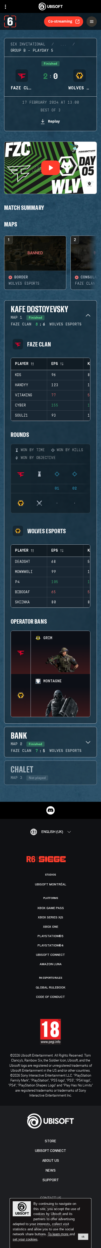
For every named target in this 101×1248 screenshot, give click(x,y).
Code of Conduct (50, 997)
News (51, 1170)
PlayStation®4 (51, 945)
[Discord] (50, 810)
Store (50, 1141)
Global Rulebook (51, 987)
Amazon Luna (51, 964)
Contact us (50, 1197)
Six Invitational (28, 44)
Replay (54, 121)
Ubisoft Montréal (50, 884)
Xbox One (50, 927)
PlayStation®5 (50, 936)
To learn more (58, 1234)
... (63, 44)
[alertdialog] (50, 1223)
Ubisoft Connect (50, 1151)
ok (83, 1236)
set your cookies (25, 1239)
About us (50, 1161)
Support (50, 1180)
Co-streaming (60, 21)
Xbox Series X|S (50, 917)
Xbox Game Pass (50, 908)
